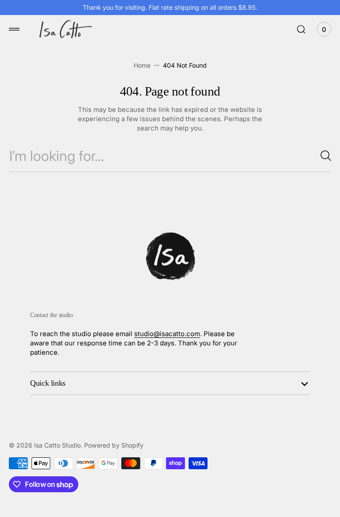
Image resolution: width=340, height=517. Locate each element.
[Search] (322, 156)
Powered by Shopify (113, 445)
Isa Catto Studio (57, 445)
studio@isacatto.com (167, 334)
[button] (14, 29)
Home (142, 65)
